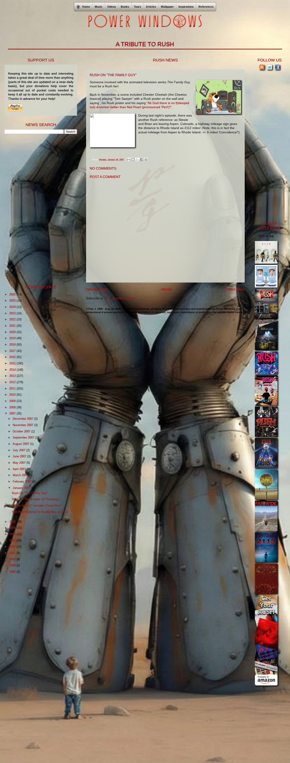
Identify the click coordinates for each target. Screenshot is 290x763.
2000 (13, 559)
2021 (13, 325)
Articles (151, 6)
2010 (13, 394)
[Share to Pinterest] (146, 159)
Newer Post (96, 289)
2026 (13, 294)
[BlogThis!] (133, 159)
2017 (13, 351)
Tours (137, 6)
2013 (13, 376)
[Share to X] (137, 159)
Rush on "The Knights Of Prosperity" (36, 499)
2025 (13, 300)
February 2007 (22, 481)
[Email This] (128, 159)
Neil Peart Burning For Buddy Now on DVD (40, 512)
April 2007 (20, 469)
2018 (13, 344)
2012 (13, 382)
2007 (13, 413)
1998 (13, 571)
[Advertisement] (38, 209)
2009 (13, 401)
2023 (13, 313)
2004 (13, 534)
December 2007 (23, 418)
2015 (13, 363)
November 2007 (23, 425)
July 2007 (19, 450)
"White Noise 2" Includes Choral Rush (36, 505)
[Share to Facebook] (141, 159)
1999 (13, 565)
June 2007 (20, 456)
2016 (13, 357)
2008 (13, 407)
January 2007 (22, 488)
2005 (13, 527)
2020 (13, 332)
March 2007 (21, 475)
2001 (13, 553)
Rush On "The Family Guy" (30, 493)
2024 (13, 307)
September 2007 (24, 437)
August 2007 (21, 444)
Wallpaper (167, 6)
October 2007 (22, 431)
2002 (13, 546)
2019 (13, 338)
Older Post (235, 289)
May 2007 (20, 462)
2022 (13, 319)
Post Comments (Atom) (119, 298)
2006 (13, 521)
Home (166, 289)
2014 (13, 369)
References (206, 6)
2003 (13, 540)
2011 (13, 388)
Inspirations (186, 6)
